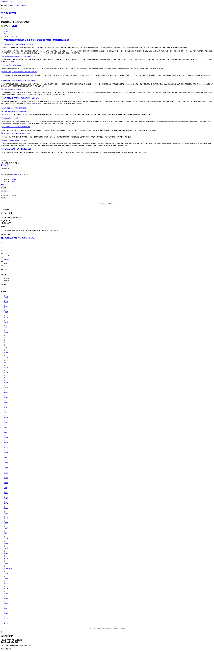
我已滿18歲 (4, 648)
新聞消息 (13, 181)
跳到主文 (3, 17)
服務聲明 (123, 628)
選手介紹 (20, 238)
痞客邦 (15, 174)
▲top (2, 184)
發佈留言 (3, 197)
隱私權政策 (116, 628)
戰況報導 (14, 238)
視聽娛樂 (14, 26)
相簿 (5, 29)
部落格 (6, 31)
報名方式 (31, 238)
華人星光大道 (9, 12)
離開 (10, 648)
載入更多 (3, 187)
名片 (5, 33)
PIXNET (94, 628)
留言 (19, 174)
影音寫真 (26, 238)
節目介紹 (3, 238)
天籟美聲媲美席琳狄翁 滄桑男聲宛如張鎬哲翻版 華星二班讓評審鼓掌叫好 (36, 40)
